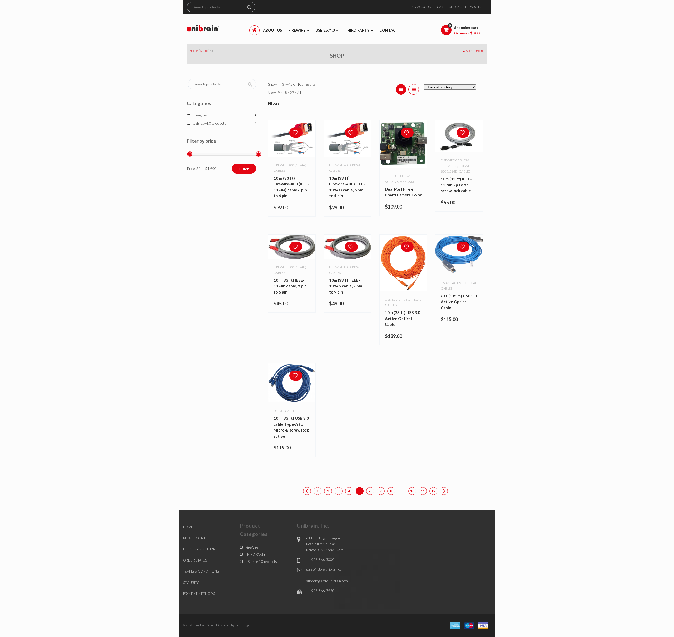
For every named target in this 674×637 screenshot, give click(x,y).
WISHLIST (477, 7)
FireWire (200, 116)
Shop (203, 51)
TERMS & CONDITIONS (201, 571)
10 (412, 491)
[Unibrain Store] (203, 28)
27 (292, 92)
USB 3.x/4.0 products (209, 123)
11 (423, 491)
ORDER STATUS (195, 560)
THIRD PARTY (255, 554)
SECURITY (191, 582)
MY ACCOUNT (422, 7)
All (299, 92)
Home (194, 51)
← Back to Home (473, 51)
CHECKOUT (458, 7)
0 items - (466, 33)
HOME (188, 527)
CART (441, 7)
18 (285, 92)
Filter (244, 169)
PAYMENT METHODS (199, 594)
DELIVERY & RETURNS (200, 549)
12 (433, 491)
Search (251, 7)
